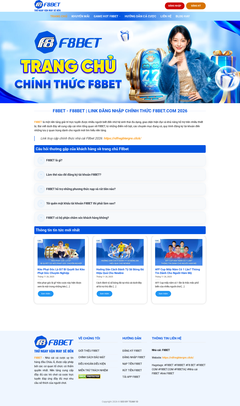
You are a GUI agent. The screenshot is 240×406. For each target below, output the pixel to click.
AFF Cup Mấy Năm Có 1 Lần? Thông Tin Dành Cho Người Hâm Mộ (177, 271)
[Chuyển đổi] (41, 160)
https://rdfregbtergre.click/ (178, 357)
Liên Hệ (165, 16)
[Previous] (28, 263)
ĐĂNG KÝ (196, 5)
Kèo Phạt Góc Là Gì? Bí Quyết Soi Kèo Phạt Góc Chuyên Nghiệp (61, 271)
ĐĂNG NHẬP (174, 5)
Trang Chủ (58, 16)
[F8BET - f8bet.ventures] (50, 6)
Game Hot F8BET (106, 16)
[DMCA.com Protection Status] (89, 376)
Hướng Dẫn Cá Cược (140, 16)
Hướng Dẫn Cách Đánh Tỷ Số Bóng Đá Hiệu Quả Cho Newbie (120, 271)
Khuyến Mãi (81, 16)
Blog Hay (183, 16)
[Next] (212, 263)
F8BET (38, 122)
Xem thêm (45, 294)
